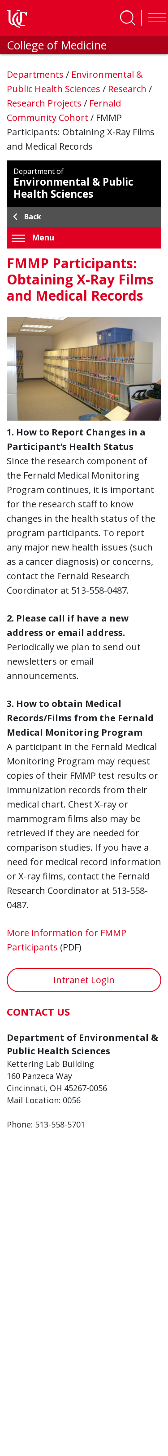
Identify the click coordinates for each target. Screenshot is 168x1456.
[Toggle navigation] (154, 18)
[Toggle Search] (127, 18)
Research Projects (45, 103)
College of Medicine (57, 45)
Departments (36, 74)
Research (128, 89)
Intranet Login (84, 980)
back (32, 217)
